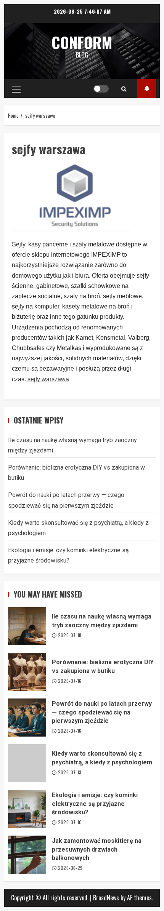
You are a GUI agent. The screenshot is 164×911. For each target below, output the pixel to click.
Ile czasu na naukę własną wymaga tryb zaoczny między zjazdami (27, 626)
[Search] (124, 89)
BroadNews (106, 897)
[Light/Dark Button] (101, 89)
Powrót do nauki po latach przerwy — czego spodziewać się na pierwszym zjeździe (27, 717)
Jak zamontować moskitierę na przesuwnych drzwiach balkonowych (27, 855)
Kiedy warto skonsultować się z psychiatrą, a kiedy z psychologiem (27, 763)
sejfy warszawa (47, 379)
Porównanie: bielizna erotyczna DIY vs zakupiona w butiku (27, 672)
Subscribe (146, 88)
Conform (82, 42)
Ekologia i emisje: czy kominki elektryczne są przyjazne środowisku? (27, 809)
